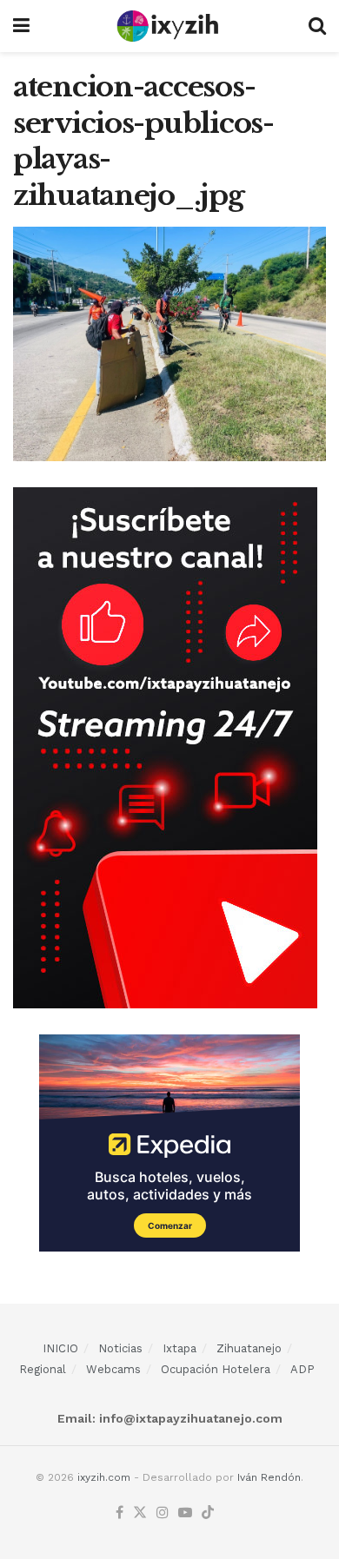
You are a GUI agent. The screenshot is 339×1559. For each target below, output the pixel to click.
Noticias (120, 1348)
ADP (302, 1369)
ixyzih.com (103, 1477)
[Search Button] (317, 26)
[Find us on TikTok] (208, 1513)
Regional (42, 1369)
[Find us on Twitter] (140, 1513)
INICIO (60, 1348)
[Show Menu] (21, 26)
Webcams (113, 1369)
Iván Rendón (269, 1477)
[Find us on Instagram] (162, 1513)
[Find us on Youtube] (185, 1513)
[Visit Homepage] (169, 26)
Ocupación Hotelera (215, 1369)
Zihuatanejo (249, 1348)
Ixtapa (179, 1348)
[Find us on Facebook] (119, 1513)
